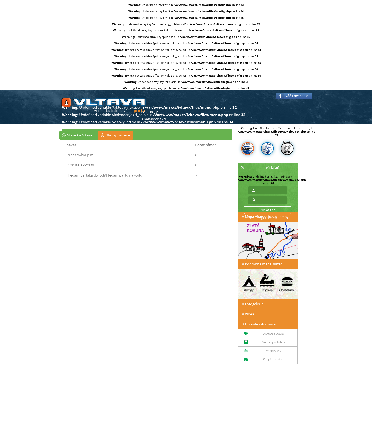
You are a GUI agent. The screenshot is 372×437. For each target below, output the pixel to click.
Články (148, 126)
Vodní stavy (273, 351)
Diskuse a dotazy (80, 165)
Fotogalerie (253, 304)
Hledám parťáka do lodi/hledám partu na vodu (104, 175)
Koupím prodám (273, 359)
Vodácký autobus (273, 342)
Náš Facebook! (296, 96)
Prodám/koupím (80, 155)
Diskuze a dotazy (273, 333)
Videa (249, 314)
